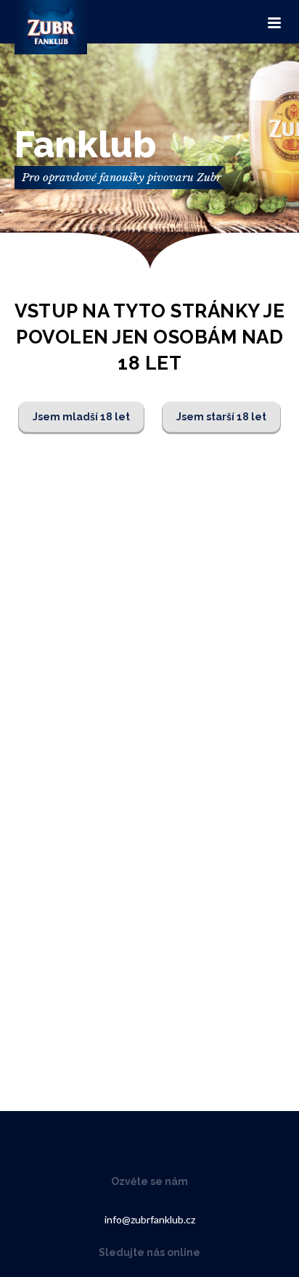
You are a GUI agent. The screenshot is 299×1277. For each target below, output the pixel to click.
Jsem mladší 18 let (81, 417)
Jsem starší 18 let (221, 417)
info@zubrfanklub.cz (150, 1219)
